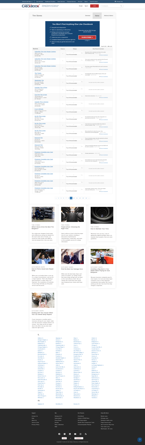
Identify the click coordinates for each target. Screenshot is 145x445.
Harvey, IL (94, 359)
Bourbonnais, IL (77, 341)
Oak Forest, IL (95, 379)
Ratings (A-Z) (58, 416)
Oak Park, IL (59, 381)
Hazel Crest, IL (41, 361)
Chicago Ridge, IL (60, 347)
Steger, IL (40, 392)
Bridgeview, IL (95, 341)
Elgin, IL (58, 352)
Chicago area (104, 418)
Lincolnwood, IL (59, 368)
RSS (56, 426)
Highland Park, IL (60, 361)
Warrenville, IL (59, 394)
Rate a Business (59, 424)
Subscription (58, 418)
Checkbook (81, 416)
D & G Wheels (39, 109)
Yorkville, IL (94, 397)
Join (94, 6)
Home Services (61, 1)
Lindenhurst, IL (77, 368)
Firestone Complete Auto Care (44, 152)
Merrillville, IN (59, 404)
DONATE (78, 438)
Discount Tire (39, 138)
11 (76, 198)
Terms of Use (35, 422)
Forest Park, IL (95, 354)
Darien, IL (40, 350)
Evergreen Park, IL (78, 354)
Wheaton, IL (94, 395)
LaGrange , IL (41, 367)
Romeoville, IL (95, 386)
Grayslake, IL (95, 358)
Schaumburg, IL (95, 388)
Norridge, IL (76, 377)
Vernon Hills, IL (95, 392)
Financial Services (71, 1)
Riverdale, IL (41, 386)
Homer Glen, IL (59, 363)
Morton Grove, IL (42, 376)
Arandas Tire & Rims (41, 87)
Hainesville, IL (59, 359)
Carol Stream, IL (96, 343)
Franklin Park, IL (78, 356)
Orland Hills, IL (95, 381)
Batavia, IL (76, 340)
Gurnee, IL (40, 359)
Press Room (58, 420)
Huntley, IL (94, 363)
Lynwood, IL (77, 370)
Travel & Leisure (94, 1)
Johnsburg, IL (41, 365)
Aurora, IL (58, 340)
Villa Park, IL (41, 394)
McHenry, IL (59, 372)
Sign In (86, 6)
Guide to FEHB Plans (83, 418)
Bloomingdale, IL (42, 341)
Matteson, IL (95, 370)
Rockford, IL (59, 386)
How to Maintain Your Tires (100, 228)
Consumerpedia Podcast (84, 424)
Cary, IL (75, 345)
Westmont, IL (77, 395)
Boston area (104, 416)
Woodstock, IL (77, 397)
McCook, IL (41, 372)
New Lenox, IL (41, 377)
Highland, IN (41, 404)
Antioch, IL (94, 338)
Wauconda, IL (77, 394)
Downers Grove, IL (96, 350)
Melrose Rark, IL (96, 372)
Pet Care (80, 1)
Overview (87, 15)
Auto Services (39, 1)
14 (86, 198)
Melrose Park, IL (78, 372)
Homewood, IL (77, 363)
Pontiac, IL (76, 385)
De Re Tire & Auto (40, 116)
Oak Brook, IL (77, 379)
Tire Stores (37, 16)
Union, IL (76, 392)
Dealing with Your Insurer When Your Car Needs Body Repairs (42, 312)
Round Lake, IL (59, 388)
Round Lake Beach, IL (79, 388)
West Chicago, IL (42, 395)
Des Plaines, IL (77, 350)
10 (73, 198)
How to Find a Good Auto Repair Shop (43, 269)
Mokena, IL (76, 374)
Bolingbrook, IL (59, 341)
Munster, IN (76, 404)
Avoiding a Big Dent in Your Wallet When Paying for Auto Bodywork (100, 270)
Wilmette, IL (41, 397)
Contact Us (35, 416)
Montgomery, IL (95, 374)
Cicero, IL (76, 347)
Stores (86, 1)
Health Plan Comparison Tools (86, 422)
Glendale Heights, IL (61, 358)
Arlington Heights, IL (43, 340)
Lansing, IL (94, 367)
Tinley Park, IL (59, 392)
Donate (81, 6)
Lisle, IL (93, 368)
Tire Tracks (38, 73)
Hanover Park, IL (78, 359)
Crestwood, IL (77, 349)
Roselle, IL (40, 388)
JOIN (64, 438)
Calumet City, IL (77, 343)
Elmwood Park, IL (42, 354)
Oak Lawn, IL (41, 381)
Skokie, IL (58, 390)
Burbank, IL (58, 343)
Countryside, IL (41, 349)
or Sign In (87, 40)
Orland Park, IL (41, 383)
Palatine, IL (76, 383)
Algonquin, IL (59, 338)
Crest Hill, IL (59, 349)
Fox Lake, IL (41, 356)
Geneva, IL (94, 356)
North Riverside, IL (42, 379)
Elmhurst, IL (95, 352)
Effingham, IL (41, 352)
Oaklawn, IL (77, 381)
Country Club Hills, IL (97, 347)
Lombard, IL (59, 370)
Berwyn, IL (94, 340)
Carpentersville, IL (42, 345)
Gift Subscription (82, 420)
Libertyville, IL (41, 368)
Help (33, 418)
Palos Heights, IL (96, 383)
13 (83, 198)
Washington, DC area (106, 428)
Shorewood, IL (41, 390)
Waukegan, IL (95, 394)
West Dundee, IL (60, 395)
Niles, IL (58, 377)
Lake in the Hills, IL (60, 367)
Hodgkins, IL (95, 361)
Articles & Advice (108, 15)
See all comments (104, 55)
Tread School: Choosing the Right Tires (70, 227)
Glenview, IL (77, 358)
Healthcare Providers (50, 1)
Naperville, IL (95, 376)
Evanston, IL (59, 354)
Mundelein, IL (77, 376)
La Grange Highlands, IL (98, 365)
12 (80, 198)
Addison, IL (40, 338)
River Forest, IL (95, 385)
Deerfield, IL (59, 350)
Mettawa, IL (41, 374)
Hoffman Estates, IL (43, 363)
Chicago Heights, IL (42, 347)
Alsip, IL (76, 338)
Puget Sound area (106, 422)
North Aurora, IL (95, 377)
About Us (34, 420)
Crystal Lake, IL (95, 349)
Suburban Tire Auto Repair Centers (45, 51)
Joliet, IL (58, 365)
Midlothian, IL (59, 374)
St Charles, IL (77, 390)
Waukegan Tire (39, 80)
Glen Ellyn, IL (41, 358)
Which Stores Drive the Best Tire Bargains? (43, 227)
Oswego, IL (58, 383)
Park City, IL (41, 385)
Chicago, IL (94, 345)
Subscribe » (87, 37)
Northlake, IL (59, 379)
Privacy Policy (35, 424)
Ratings (97, 15)
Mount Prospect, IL (60, 376)
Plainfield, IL (59, 385)
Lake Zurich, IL (77, 367)
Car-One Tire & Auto (41, 94)
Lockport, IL (41, 370)
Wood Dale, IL (59, 397)
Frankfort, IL (59, 356)
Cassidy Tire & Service (41, 102)
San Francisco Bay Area (107, 424)
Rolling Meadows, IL (79, 386)
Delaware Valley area (106, 420)
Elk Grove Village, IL (79, 352)
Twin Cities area (105, 426)
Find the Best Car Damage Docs (72, 268)
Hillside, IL (76, 361)
